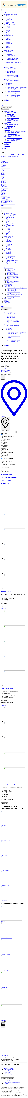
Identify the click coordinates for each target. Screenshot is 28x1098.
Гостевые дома (10, 69)
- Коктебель (7, 39)
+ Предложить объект (6, 107)
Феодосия (3, 190)
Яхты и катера (7, 92)
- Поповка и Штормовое (11, 58)
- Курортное (7, 40)
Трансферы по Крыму (9, 1074)
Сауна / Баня (5, 445)
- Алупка (7, 26)
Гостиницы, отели (6, 435)
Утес (2, 169)
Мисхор (3, 174)
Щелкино (3, 192)
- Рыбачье (7, 20)
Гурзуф (2, 173)
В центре (4, 457)
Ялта (2, 178)
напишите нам (22, 4)
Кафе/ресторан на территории (9, 465)
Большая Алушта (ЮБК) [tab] (7, 155)
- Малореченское (9, 16)
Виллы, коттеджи (11, 81)
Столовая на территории (8, 464)
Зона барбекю (5, 449)
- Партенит (7, 18)
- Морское (7, 42)
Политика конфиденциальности (12, 1082)
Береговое (3, 180)
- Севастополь (8, 60)
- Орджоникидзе (9, 44)
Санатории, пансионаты (13, 76)
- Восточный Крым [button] (8, 35)
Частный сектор (11, 71)
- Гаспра (7, 27)
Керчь (2, 181)
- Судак (6, 46)
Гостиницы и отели (12, 68)
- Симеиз (7, 31)
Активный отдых (8, 83)
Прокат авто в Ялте (12, 89)
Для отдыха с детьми (7, 458)
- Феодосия (7, 47)
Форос (2, 177)
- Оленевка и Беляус (10, 55)
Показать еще (4, 803)
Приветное (3, 165)
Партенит (3, 164)
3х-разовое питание (7, 461)
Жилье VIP (6, 79)
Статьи (5, 99)
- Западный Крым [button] (8, 50)
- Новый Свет (8, 43)
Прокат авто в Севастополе (14, 88)
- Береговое (7, 36)
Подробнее (3, 608)
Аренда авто (7, 1072)
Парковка (4, 442)
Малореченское (4, 162)
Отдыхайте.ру (4, 148)
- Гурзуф (7, 28)
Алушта (3, 161)
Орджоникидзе (4, 188)
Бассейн (4, 443)
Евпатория (3, 194)
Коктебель (3, 182)
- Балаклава (7, 51)
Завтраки (4, 462)
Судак (2, 189)
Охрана (4, 451)
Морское (3, 185)
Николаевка (4, 196)
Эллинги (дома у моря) (12, 75)
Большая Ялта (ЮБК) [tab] (18, 155)
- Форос (6, 32)
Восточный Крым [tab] (5, 156)
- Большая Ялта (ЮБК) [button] (9, 24)
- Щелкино (7, 48)
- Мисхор (7, 30)
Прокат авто (7, 85)
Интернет (4, 446)
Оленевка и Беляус (5, 197)
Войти (2, 105)
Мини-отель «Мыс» (6, 591)
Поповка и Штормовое (6, 200)
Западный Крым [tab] (14, 156)
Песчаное (3, 198)
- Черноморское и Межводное (12, 62)
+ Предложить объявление (7, 1078)
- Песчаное (7, 56)
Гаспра (2, 172)
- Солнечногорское (9, 22)
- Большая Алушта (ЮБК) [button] (10, 14)
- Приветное (8, 19)
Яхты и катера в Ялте (12, 96)
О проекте (6, 1083)
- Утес (6, 23)
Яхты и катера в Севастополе (14, 93)
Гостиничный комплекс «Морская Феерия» (12, 784)
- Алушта (7, 15)
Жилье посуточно (8, 67)
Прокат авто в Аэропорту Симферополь (17, 87)
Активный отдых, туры (10, 1070)
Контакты (6, 100)
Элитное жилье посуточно (10, 1069)
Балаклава (3, 193)
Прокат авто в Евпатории (13, 91)
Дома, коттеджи (11, 72)
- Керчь (6, 38)
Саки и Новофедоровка (7, 201)
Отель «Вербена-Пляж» (7, 688)
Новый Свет (4, 186)
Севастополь (4, 202)
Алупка (2, 170)
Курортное (3, 184)
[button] (8, 12)
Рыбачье (3, 166)
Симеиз (2, 176)
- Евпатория (7, 52)
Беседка (4, 448)
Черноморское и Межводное (8, 204)
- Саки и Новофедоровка (11, 59)
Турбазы (9, 77)
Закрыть (3, 1021)
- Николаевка (8, 54)
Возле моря (5, 455)
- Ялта (6, 34)
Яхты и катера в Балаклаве (13, 95)
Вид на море (5, 454)
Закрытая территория (7, 452)
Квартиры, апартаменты (13, 73)
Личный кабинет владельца (11, 1080)
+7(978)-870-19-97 (19, 5)
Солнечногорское (5, 168)
